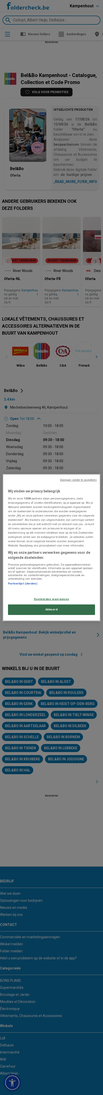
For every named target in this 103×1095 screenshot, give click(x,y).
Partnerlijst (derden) (22, 583)
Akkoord (52, 609)
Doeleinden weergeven (51, 599)
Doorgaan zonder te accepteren (78, 480)
